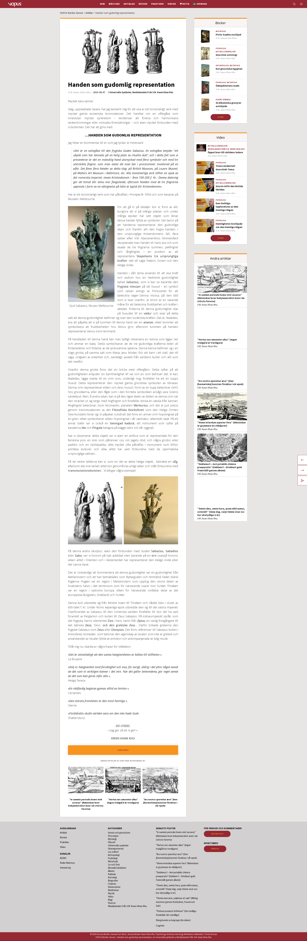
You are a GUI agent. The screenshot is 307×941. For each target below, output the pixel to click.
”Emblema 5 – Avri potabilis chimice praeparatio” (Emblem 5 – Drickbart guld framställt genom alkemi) (219, 467)
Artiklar (63, 832)
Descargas (113, 835)
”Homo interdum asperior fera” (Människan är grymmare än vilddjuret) (221, 424)
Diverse (112, 902)
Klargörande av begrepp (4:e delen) (173, 920)
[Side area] (299, 4)
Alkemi (219, 99)
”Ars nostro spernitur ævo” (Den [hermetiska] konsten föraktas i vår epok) (220, 382)
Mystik (111, 893)
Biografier (113, 880)
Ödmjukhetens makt (227, 85)
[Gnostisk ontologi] (205, 53)
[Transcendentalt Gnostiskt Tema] (205, 167)
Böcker (63, 837)
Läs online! (113, 851)
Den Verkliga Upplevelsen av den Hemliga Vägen (227, 207)
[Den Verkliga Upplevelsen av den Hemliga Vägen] (205, 205)
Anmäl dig (215, 849)
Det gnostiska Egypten (229, 68)
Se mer (221, 117)
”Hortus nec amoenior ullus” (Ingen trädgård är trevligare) (217, 341)
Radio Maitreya (67, 862)
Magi (110, 899)
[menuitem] (200, 4)
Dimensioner (114, 886)
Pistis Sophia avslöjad (228, 34)
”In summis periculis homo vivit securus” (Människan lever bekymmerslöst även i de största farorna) (220, 298)
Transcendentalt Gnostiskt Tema (225, 167)
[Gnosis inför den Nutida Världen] (205, 184)
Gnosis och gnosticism (119, 832)
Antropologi (222, 65)
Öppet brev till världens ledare (225, 152)
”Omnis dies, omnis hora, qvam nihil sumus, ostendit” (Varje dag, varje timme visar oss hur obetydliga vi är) (221, 512)
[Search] (292, 4)
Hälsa (110, 896)
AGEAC (63, 858)
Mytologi (112, 839)
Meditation (113, 890)
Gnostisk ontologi (226, 54)
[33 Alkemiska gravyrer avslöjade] (205, 104)
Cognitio (160, 925)
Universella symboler (120, 92)
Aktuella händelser (226, 51)
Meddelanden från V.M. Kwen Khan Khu (152, 92)
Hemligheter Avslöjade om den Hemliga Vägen (229, 225)
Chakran (112, 883)
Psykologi (221, 48)
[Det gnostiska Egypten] (205, 70)
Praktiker (64, 842)
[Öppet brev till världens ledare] (201, 147)
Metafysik (221, 31)
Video (63, 846)
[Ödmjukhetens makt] (205, 87)
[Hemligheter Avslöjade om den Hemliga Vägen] (205, 225)
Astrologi (112, 877)
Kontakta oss (217, 834)
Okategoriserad (115, 848)
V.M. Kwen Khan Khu (207, 304)
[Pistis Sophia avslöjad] (205, 36)
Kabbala (227, 99)
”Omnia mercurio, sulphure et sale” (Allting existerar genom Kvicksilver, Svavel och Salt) (177, 902)
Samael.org (65, 867)
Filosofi (111, 842)
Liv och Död (114, 864)
